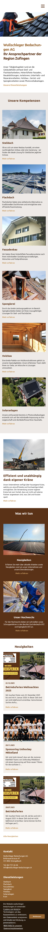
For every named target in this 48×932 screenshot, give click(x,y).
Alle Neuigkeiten (10, 836)
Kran (5, 897)
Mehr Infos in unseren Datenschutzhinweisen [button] (13, 927)
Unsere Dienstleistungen (15, 85)
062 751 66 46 (12, 865)
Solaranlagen (8, 894)
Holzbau (6, 892)
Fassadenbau (8, 887)
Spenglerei (7, 889)
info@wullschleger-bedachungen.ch (17, 868)
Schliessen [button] (37, 916)
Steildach (7, 882)
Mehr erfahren (8, 159)
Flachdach (7, 884)
